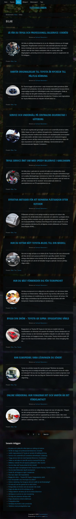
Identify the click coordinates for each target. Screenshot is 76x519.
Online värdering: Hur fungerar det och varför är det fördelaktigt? (29, 482)
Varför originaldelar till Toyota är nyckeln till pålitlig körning (27, 453)
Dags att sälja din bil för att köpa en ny (20, 489)
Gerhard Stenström (41, 37)
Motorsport (34, 2)
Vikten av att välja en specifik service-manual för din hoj (26, 460)
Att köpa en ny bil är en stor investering (21, 494)
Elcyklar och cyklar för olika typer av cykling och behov (26, 448)
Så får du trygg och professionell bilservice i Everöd (38, 32)
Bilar (18, 2)
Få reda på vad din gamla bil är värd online (22, 484)
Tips (41, 2)
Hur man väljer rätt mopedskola (18, 475)
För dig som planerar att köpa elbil (19, 496)
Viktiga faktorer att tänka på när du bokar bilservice (25, 491)
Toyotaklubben (38, 7)
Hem (5, 2)
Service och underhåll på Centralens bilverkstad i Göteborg (27, 455)
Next (45, 434)
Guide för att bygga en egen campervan (21, 472)
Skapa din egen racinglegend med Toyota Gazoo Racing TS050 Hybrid (31, 467)
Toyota (12, 2)
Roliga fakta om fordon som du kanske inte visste (24, 487)
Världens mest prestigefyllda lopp (19, 506)
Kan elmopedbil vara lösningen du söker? (38, 357)
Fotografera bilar (13, 501)
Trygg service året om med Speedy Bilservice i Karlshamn (38, 160)
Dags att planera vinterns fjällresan (19, 499)
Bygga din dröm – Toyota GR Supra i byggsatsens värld (38, 318)
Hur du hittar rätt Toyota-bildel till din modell (38, 243)
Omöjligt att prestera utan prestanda (20, 503)
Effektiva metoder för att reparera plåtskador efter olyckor (26, 463)
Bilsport (25, 2)
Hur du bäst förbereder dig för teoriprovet (38, 280)
